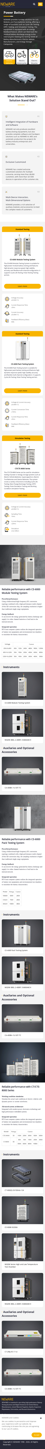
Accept (36, 1435)
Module (7, 22)
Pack (16, 22)
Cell (36, 19)
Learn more (22, 286)
